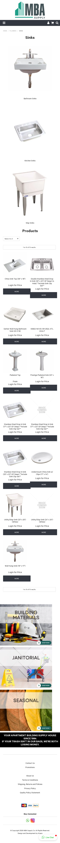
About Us (30, 775)
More (17, 291)
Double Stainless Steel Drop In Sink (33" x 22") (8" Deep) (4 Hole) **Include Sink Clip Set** (42, 282)
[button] (48, 837)
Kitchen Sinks (30, 160)
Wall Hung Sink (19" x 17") (15, 565)
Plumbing (13, 31)
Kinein (40, 833)
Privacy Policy (30, 788)
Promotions (30, 767)
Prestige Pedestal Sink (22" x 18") (42, 376)
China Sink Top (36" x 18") (15, 278)
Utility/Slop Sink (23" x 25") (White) (15, 520)
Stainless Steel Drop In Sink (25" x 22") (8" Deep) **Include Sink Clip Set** (15, 474)
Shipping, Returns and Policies (30, 784)
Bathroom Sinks (30, 98)
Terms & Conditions (30, 780)
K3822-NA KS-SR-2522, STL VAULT (42, 329)
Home (5, 31)
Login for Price (15, 285)
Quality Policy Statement (30, 792)
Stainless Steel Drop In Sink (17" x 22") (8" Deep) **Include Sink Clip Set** (42, 426)
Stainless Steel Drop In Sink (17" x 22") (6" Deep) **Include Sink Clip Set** (15, 426)
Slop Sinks (30, 222)
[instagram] (33, 820)
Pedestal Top (15, 375)
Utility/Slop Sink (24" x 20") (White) (42, 520)
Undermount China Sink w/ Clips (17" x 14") (42, 472)
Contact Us (30, 763)
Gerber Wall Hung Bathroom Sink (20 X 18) (15, 329)
